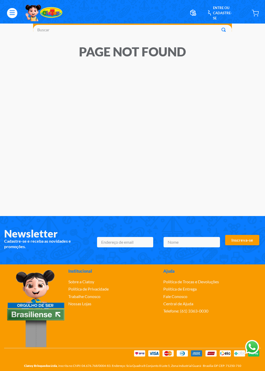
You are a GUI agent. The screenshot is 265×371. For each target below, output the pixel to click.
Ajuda (169, 271)
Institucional (80, 271)
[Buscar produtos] (225, 30)
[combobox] (132, 30)
